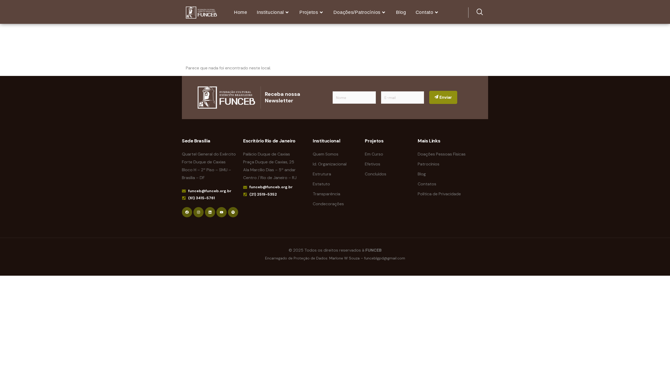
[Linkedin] (210, 212)
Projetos (308, 12)
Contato (424, 12)
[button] (476, 12)
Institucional (270, 12)
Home (240, 12)
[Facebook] (187, 212)
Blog (401, 12)
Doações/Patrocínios (357, 12)
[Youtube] (221, 212)
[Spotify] (233, 212)
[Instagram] (198, 212)
